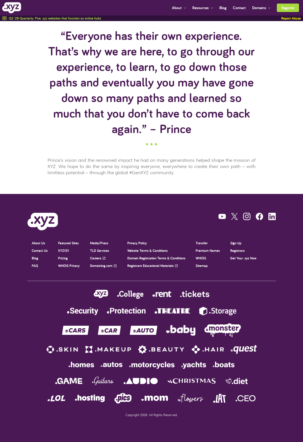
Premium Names (208, 250)
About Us (38, 243)
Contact (239, 7)
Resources (201, 7)
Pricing (63, 258)
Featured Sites (68, 243)
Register (288, 7)
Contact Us (40, 250)
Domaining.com (101, 265)
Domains (259, 7)
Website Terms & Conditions (147, 250)
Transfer (202, 243)
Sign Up (235, 243)
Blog (222, 7)
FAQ (35, 265)
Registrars (237, 250)
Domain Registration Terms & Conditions (156, 258)
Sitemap (202, 265)
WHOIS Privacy (69, 265)
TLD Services (99, 250)
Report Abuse (291, 18)
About (177, 7)
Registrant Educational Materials (150, 265)
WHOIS (201, 258)
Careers (95, 258)
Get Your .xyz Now (243, 258)
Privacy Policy (137, 243)
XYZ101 (63, 250)
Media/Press (99, 243)
